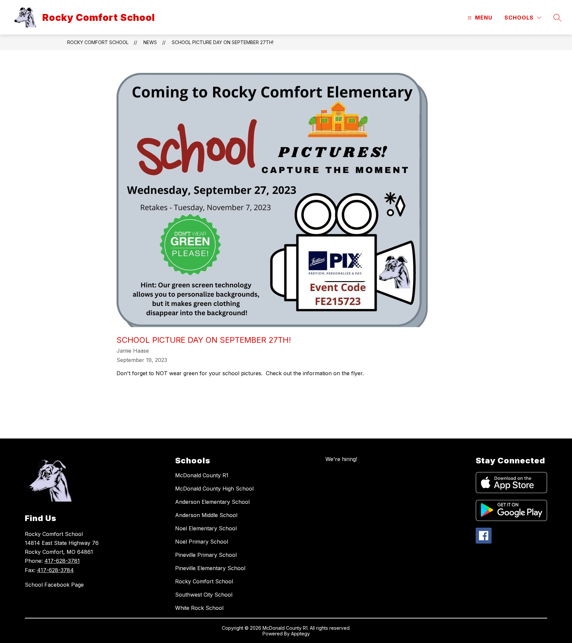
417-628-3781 (62, 560)
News (150, 42)
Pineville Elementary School (210, 568)
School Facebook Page (54, 584)
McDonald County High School (214, 488)
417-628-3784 (55, 570)
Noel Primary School (201, 541)
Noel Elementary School (206, 528)
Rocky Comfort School (97, 42)
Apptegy (300, 633)
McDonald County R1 (201, 475)
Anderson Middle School (206, 515)
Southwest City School (203, 594)
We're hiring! (341, 459)
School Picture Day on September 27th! (222, 42)
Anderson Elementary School (212, 501)
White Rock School (199, 608)
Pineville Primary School (206, 555)
